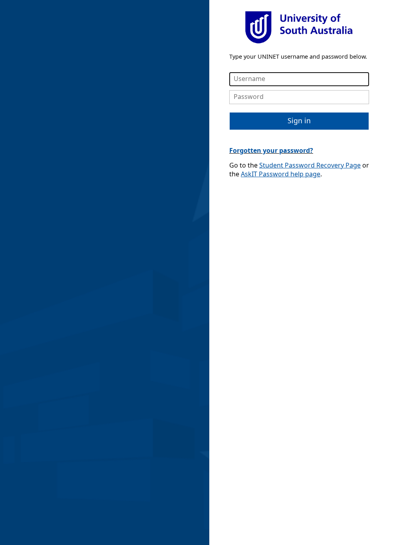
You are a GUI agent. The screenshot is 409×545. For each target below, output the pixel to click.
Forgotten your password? (271, 150)
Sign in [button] (299, 120)
